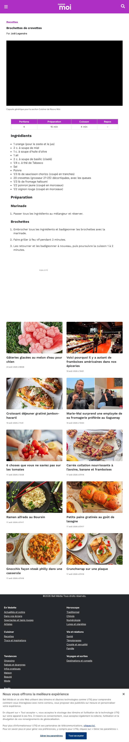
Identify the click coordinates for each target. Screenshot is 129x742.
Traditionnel (73, 612)
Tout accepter (76, 735)
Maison (8, 672)
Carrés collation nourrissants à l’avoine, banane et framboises (90, 467)
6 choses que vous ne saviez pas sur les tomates (33, 467)
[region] (64, 715)
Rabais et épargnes (14, 664)
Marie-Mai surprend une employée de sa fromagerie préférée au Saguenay (94, 415)
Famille (70, 648)
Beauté (8, 676)
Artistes (8, 624)
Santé (70, 636)
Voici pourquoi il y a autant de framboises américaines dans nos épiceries (91, 362)
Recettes (12, 22)
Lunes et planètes (76, 624)
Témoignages (74, 640)
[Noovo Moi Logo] (64, 7)
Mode (7, 680)
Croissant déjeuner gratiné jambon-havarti (32, 415)
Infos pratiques (12, 668)
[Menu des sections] (6, 6)
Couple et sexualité (77, 644)
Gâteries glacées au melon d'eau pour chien (34, 359)
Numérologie (73, 620)
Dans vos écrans (13, 616)
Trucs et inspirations (15, 640)
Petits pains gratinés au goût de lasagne (90, 519)
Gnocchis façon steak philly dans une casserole (34, 571)
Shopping (9, 660)
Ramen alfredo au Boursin (25, 517)
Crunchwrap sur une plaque (87, 569)
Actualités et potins (14, 612)
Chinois (70, 616)
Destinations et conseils (79, 660)
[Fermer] (123, 694)
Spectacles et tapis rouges (18, 620)
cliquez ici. (89, 725)
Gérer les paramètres (51, 735)
